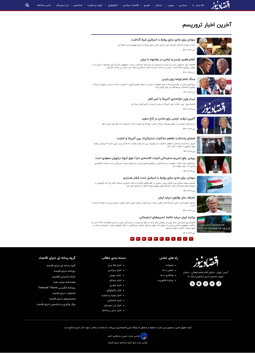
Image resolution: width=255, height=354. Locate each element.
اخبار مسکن (115, 280)
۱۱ (167, 239)
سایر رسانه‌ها (44, 5)
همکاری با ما (166, 275)
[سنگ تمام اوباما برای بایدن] (214, 86)
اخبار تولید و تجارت (111, 295)
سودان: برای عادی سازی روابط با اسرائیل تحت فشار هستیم (159, 178)
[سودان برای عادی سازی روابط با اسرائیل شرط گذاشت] (214, 46)
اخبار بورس (115, 275)
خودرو (147, 5)
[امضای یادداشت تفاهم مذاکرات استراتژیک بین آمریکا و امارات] (214, 145)
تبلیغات (169, 265)
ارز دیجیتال (62, 5)
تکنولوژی (113, 5)
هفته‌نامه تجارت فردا (64, 282)
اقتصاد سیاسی (131, 5)
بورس (171, 5)
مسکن (159, 5)
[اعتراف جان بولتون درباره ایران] (214, 204)
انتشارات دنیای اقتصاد (63, 293)
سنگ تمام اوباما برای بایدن (178, 79)
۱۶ (138, 239)
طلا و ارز (200, 5)
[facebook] (219, 283)
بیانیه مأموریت (165, 280)
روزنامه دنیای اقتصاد (64, 271)
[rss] (192, 283)
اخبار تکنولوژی (114, 290)
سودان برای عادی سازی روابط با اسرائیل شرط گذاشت (163, 40)
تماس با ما (167, 270)
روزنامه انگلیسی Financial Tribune (57, 287)
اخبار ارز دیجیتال (112, 305)
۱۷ (132, 239)
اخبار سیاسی (114, 270)
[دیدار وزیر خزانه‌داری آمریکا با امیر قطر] (214, 110)
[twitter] (212, 283)
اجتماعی (78, 5)
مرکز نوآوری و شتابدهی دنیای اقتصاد (56, 304)
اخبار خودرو (115, 285)
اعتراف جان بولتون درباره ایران (176, 198)
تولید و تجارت (95, 5)
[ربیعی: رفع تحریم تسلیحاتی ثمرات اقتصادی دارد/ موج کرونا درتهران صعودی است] (214, 164)
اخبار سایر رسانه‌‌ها (111, 310)
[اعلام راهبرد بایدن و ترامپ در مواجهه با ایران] (214, 66)
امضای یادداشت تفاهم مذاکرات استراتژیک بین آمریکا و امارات (156, 138)
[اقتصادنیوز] (205, 262)
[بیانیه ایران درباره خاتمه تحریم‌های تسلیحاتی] (214, 224)
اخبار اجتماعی (114, 300)
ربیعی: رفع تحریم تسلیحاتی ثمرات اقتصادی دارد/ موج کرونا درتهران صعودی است (145, 158)
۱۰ (173, 239)
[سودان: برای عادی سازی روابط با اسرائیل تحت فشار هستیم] (214, 184)
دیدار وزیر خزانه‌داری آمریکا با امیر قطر (171, 99)
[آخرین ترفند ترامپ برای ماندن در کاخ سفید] (214, 125)
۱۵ (143, 239)
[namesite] (220, 5)
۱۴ (149, 239)
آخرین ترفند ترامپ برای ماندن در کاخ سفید (168, 119)
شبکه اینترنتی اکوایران (63, 276)
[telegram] (199, 283)
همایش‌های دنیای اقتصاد (62, 299)
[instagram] (206, 283)
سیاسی (183, 5)
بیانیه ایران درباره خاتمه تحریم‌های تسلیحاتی (167, 217)
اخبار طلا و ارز (114, 265)
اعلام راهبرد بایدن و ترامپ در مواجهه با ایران (168, 59)
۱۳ (155, 239)
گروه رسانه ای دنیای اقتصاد (60, 265)
